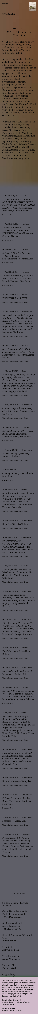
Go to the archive (19, 893)
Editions (5, 3)
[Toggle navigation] (32, 6)
